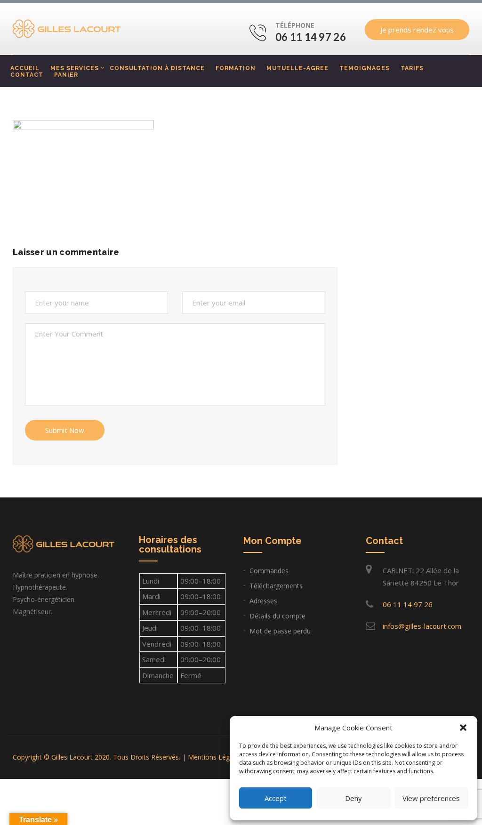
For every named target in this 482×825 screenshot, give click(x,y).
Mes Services (74, 68)
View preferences (431, 798)
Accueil (25, 68)
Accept (276, 798)
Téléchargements (276, 585)
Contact (26, 75)
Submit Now (64, 430)
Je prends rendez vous (417, 29)
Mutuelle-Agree (297, 68)
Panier (66, 75)
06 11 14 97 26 (310, 37)
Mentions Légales (215, 757)
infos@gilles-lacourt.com (422, 626)
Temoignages (364, 68)
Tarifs (412, 68)
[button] (463, 727)
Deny (353, 798)
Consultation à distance (157, 68)
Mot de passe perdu (280, 630)
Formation (236, 68)
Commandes (269, 570)
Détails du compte (277, 615)
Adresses (263, 600)
